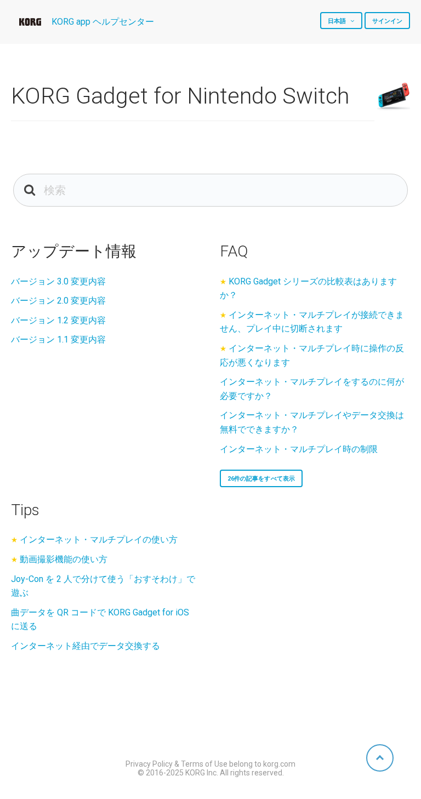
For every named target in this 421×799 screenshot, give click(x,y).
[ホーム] (30, 22)
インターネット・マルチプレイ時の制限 (299, 449)
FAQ (234, 251)
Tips (25, 510)
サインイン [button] (387, 21)
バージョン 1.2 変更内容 (58, 320)
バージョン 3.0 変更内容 (58, 281)
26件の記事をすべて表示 (261, 478)
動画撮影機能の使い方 (63, 559)
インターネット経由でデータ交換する (85, 646)
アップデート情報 (73, 251)
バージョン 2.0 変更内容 (58, 300)
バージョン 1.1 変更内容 (58, 339)
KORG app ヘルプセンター (103, 21)
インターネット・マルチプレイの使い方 (99, 539)
